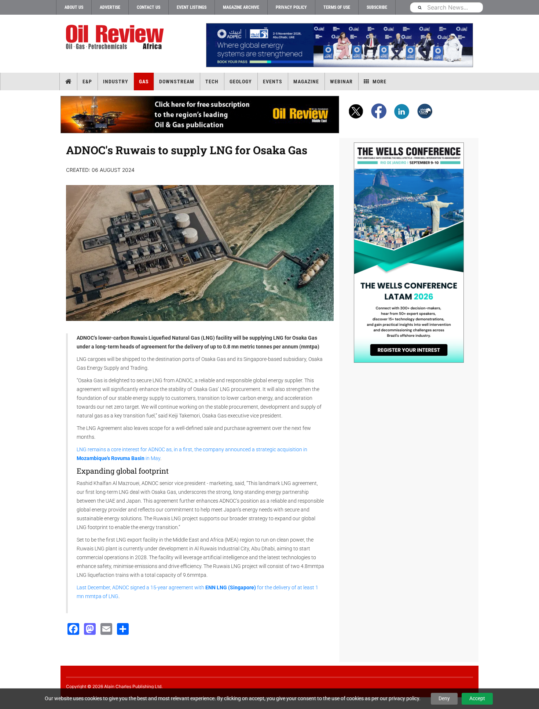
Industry (115, 81)
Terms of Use (336, 7)
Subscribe (377, 7)
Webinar (341, 81)
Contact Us (148, 7)
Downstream (176, 81)
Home (68, 81)
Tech (212, 81)
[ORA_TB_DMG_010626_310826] (339, 45)
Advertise (110, 7)
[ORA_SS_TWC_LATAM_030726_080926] (409, 252)
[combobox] (446, 7)
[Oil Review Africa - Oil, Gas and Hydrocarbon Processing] (116, 37)
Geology (241, 81)
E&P (87, 81)
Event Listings (191, 7)
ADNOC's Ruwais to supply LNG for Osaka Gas (186, 150)
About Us (74, 7)
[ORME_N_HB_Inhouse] (200, 114)
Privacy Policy (291, 7)
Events (272, 81)
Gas (144, 81)
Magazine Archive (241, 7)
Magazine (306, 81)
